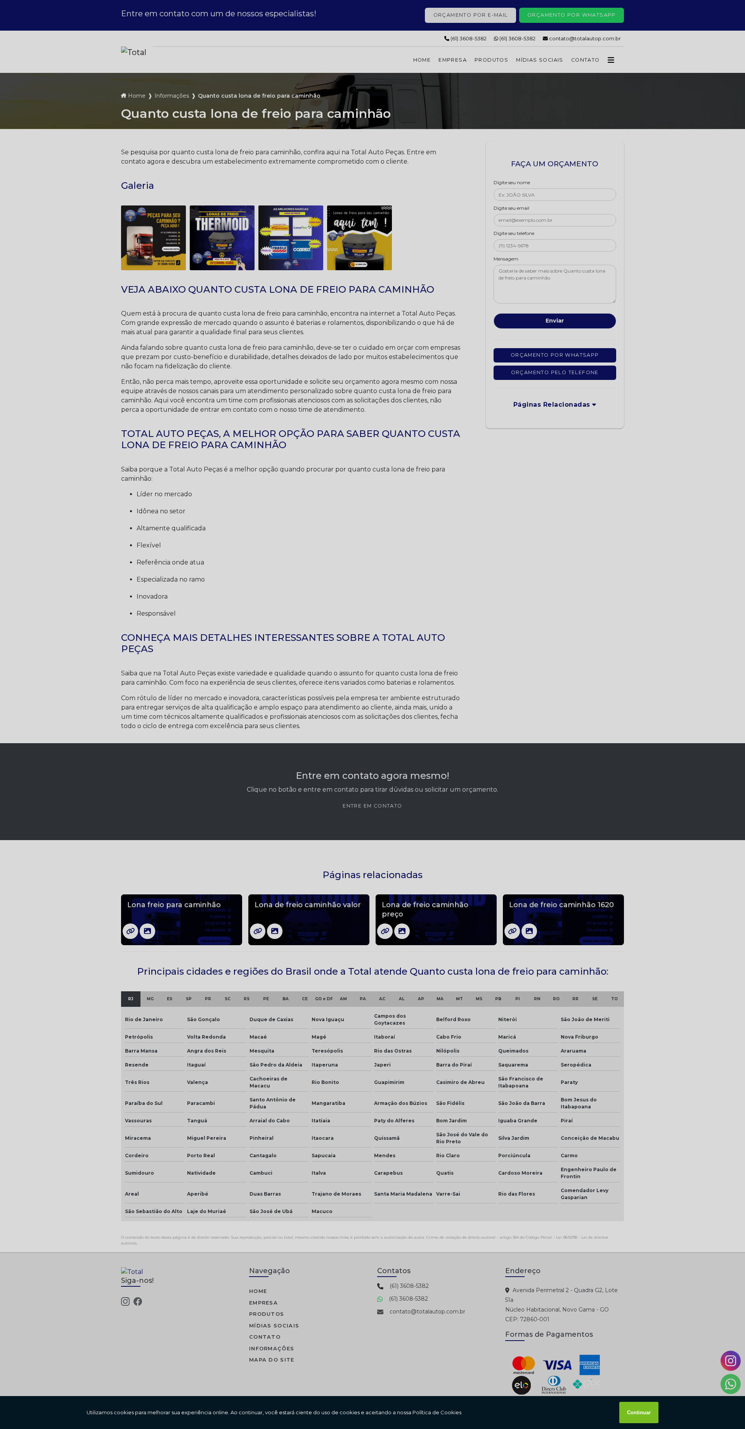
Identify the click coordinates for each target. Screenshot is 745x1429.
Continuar (639, 1412)
